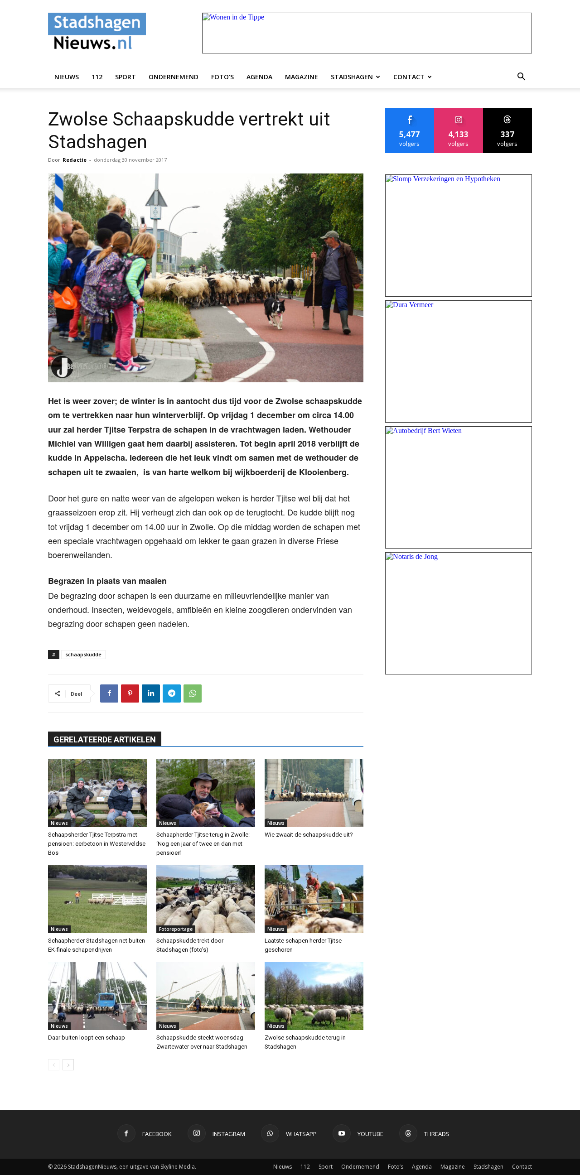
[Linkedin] (151, 693)
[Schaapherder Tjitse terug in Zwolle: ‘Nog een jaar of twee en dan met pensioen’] (205, 793)
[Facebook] (109, 693)
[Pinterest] (130, 693)
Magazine (301, 76)
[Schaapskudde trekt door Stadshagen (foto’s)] (205, 899)
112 (97, 76)
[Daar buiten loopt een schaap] (97, 996)
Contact (409, 76)
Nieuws (66, 76)
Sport (125, 76)
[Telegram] (172, 693)
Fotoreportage (176, 929)
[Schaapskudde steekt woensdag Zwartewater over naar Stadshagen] (205, 996)
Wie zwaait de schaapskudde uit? (309, 834)
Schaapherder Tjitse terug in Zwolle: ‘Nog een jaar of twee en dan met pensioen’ (203, 843)
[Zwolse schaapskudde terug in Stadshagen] (314, 996)
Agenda (259, 76)
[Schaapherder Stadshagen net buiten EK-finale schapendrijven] (97, 899)
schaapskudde (83, 654)
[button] (521, 77)
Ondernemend (173, 76)
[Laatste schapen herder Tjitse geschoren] (314, 899)
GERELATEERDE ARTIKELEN (104, 739)
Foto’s (222, 76)
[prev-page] (53, 1064)
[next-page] (68, 1064)
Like (410, 111)
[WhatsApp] (193, 693)
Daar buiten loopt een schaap (86, 1037)
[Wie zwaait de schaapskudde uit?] (314, 793)
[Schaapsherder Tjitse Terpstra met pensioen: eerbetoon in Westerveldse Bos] (97, 793)
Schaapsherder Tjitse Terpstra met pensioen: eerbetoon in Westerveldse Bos (96, 843)
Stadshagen (352, 76)
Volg (459, 111)
